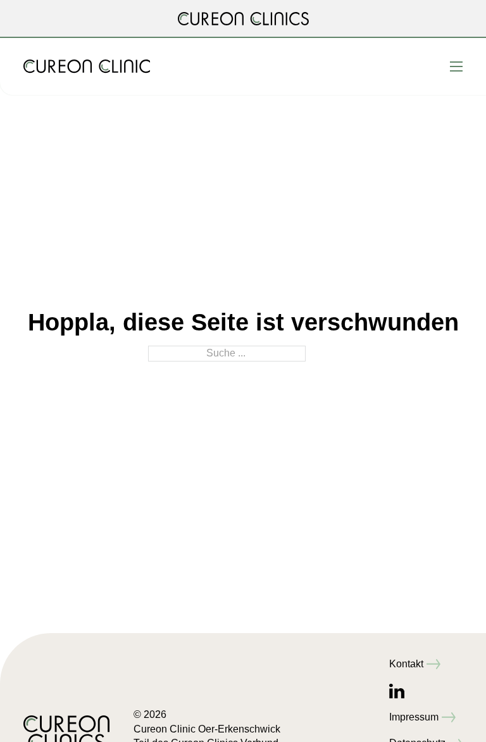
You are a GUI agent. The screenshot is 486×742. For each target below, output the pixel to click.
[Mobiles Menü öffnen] (456, 66)
